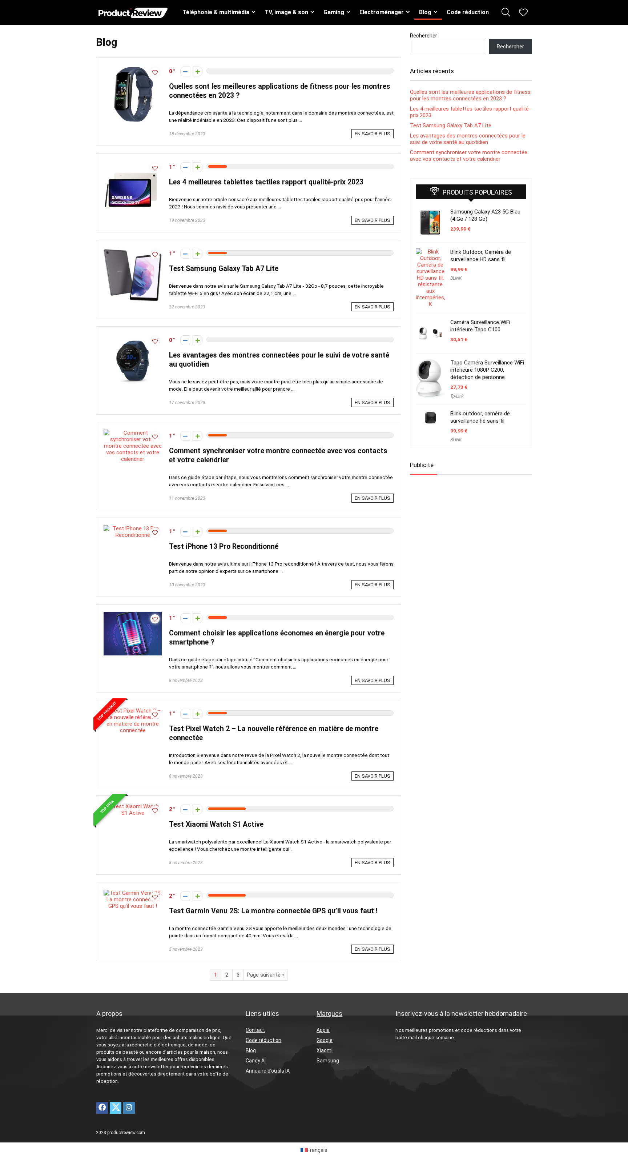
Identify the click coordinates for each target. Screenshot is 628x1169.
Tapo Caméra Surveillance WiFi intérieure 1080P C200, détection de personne (487, 369)
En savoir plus (372, 133)
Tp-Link (457, 396)
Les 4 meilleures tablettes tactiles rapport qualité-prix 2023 (266, 182)
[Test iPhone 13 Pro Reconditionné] (133, 528)
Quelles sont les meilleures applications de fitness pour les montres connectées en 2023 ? (470, 95)
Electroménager (381, 12)
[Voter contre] (185, 71)
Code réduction (468, 12)
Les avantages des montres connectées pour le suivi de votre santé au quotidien (468, 138)
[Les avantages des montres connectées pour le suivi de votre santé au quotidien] (133, 337)
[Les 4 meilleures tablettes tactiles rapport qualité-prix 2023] (133, 164)
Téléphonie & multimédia (215, 12)
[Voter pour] (197, 71)
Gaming (333, 12)
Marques (329, 1013)
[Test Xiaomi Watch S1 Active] (133, 806)
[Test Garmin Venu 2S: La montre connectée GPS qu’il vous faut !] (133, 893)
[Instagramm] (129, 1108)
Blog (425, 12)
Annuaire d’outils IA (268, 1071)
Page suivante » (266, 974)
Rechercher (423, 35)
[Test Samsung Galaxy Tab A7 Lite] (133, 250)
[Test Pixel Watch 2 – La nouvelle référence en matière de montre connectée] (133, 710)
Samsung (328, 1061)
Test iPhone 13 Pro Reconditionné (223, 546)
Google (325, 1040)
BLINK (456, 278)
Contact (255, 1030)
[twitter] (115, 1108)
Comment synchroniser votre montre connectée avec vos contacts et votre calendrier (468, 155)
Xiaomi (325, 1050)
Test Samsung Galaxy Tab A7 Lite (223, 268)
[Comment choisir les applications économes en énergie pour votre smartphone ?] (133, 615)
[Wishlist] (523, 13)
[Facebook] (102, 1108)
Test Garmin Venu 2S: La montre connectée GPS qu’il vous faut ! (273, 911)
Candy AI (256, 1061)
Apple (323, 1030)
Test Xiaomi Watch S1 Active (216, 824)
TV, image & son (286, 12)
